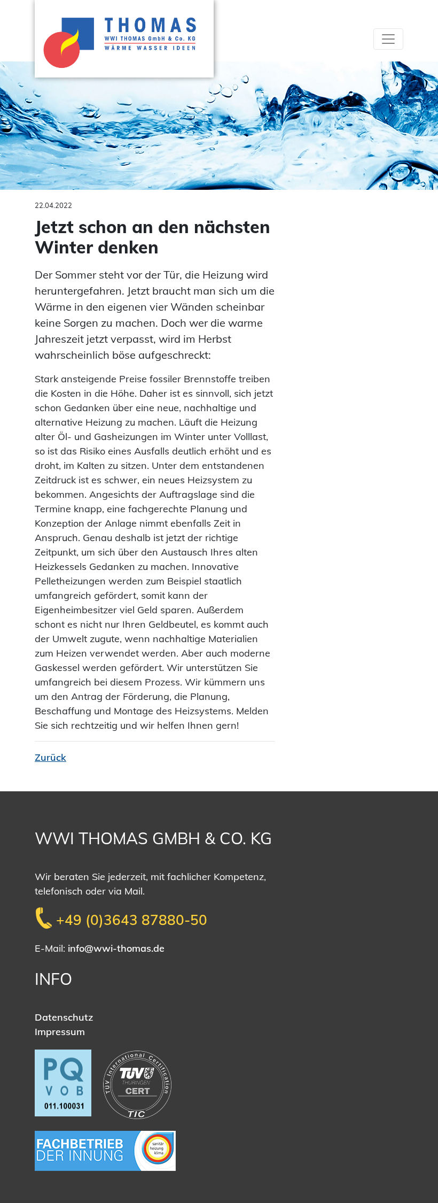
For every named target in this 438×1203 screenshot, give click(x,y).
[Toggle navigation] (388, 39)
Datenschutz (64, 1017)
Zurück (50, 757)
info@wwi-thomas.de (116, 948)
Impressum (60, 1031)
